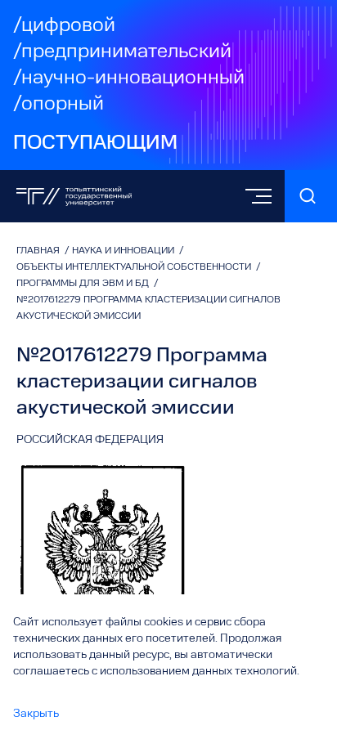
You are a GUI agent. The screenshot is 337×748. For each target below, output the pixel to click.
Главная (39, 251)
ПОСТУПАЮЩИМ (95, 144)
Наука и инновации (124, 251)
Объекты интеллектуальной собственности (135, 267)
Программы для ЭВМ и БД (83, 284)
